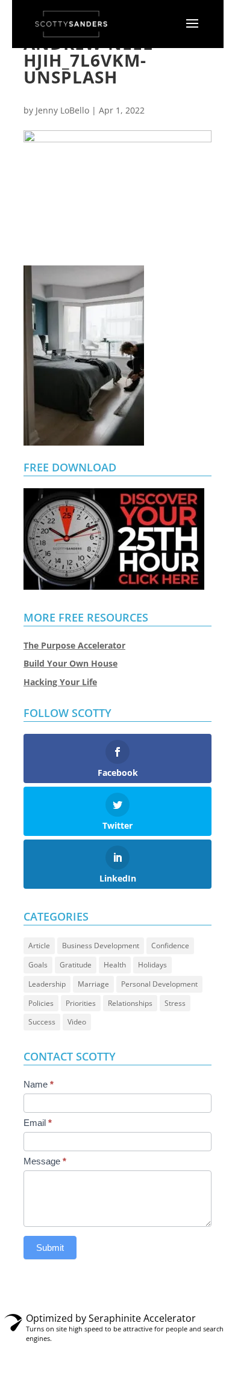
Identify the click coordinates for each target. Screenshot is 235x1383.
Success (41, 1022)
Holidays (152, 965)
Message (45, 1161)
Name (39, 1084)
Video (76, 1022)
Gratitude (76, 965)
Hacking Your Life (60, 682)
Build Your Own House (71, 663)
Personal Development (159, 984)
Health (115, 965)
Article (39, 945)
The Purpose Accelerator (74, 645)
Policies (41, 1003)
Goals (38, 965)
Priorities (81, 1003)
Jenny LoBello (62, 110)
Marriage (93, 984)
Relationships (130, 1003)
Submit (50, 1247)
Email (38, 1123)
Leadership (47, 984)
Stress (175, 1003)
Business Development (100, 945)
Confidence (170, 945)
